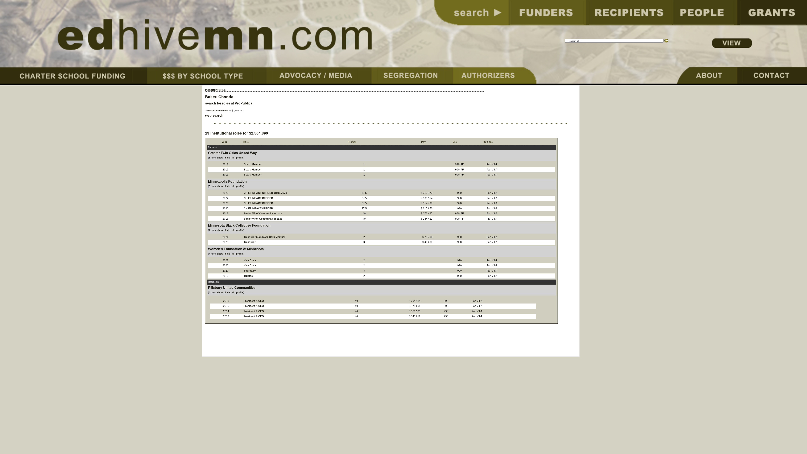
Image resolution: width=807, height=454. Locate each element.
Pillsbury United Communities (232, 287)
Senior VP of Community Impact (263, 213)
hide (227, 157)
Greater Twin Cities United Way (232, 153)
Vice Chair (250, 260)
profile (239, 157)
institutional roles (218, 110)
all (233, 157)
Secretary (250, 270)
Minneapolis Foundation (227, 181)
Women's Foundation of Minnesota (236, 249)
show (220, 157)
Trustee (248, 276)
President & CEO (254, 301)
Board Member (253, 164)
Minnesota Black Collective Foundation (239, 225)
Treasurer (250, 242)
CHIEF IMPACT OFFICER (258, 198)
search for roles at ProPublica (228, 103)
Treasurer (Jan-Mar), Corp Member (264, 237)
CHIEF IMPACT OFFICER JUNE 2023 (265, 192)
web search (214, 115)
